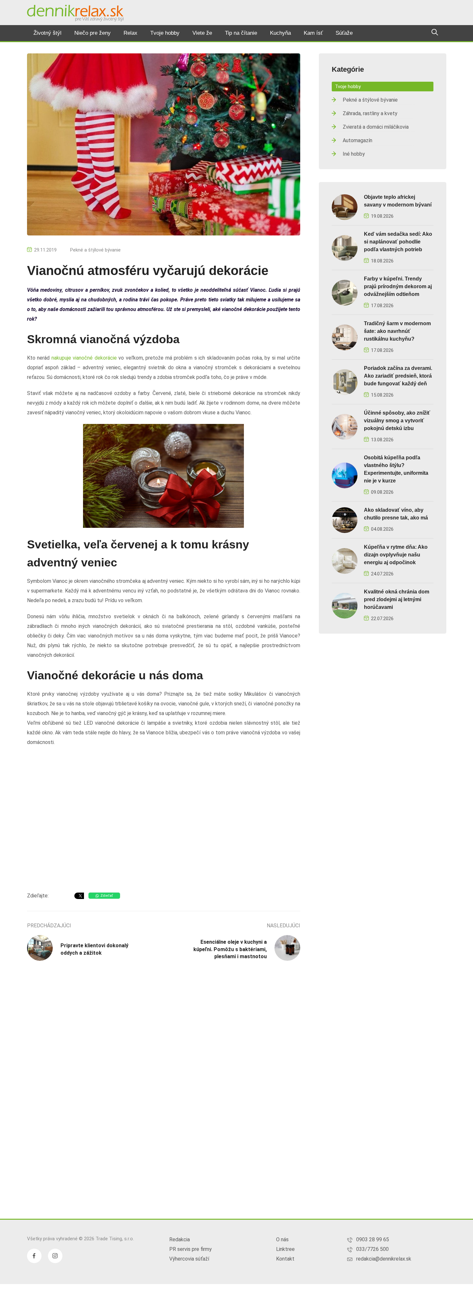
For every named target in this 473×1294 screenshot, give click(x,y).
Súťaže (344, 33)
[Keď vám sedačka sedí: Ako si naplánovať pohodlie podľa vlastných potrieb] (344, 247)
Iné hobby (354, 154)
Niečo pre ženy (92, 33)
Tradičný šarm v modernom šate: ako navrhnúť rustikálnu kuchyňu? (397, 331)
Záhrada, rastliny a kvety (370, 113)
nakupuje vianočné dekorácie (84, 358)
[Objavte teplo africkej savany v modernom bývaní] (344, 207)
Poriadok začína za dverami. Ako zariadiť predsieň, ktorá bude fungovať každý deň (398, 375)
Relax (130, 33)
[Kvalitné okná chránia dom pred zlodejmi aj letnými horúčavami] (344, 605)
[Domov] (75, 13)
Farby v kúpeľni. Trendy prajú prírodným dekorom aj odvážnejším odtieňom (398, 286)
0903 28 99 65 (372, 1239)
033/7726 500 (372, 1249)
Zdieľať (106, 896)
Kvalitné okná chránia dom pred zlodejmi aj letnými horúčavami (396, 599)
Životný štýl (47, 33)
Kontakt (285, 1259)
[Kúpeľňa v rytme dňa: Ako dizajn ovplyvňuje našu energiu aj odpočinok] (344, 560)
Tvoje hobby (165, 33)
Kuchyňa (280, 33)
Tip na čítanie (241, 33)
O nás (282, 1239)
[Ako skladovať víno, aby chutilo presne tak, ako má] (344, 520)
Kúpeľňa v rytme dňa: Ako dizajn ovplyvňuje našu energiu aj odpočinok (396, 554)
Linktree (285, 1249)
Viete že (202, 33)
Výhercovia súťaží (189, 1259)
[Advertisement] (163, 836)
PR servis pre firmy (190, 1249)
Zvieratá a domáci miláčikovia (376, 127)
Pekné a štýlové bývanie (95, 250)
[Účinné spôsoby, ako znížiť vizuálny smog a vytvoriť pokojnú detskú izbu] (344, 426)
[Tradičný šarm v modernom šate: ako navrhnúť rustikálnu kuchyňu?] (344, 337)
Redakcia (179, 1239)
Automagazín (357, 140)
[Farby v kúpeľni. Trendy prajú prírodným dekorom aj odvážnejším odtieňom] (344, 292)
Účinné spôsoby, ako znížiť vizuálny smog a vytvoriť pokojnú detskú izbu (397, 420)
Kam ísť (313, 33)
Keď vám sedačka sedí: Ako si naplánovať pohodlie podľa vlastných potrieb (398, 241)
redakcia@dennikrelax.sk (383, 1259)
